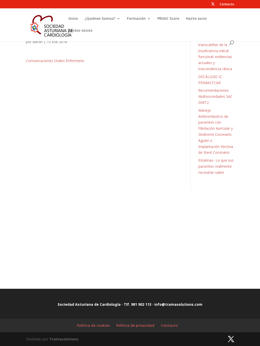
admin (37, 41)
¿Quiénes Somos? (100, 19)
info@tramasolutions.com (178, 304)
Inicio (73, 19)
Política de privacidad (135, 325)
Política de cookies (93, 325)
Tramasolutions (63, 339)
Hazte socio (196, 19)
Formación (136, 19)
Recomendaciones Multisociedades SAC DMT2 (215, 96)
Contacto (227, 4)
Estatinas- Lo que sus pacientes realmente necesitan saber (216, 166)
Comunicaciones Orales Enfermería (55, 60)
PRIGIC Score (168, 19)
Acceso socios (80, 31)
